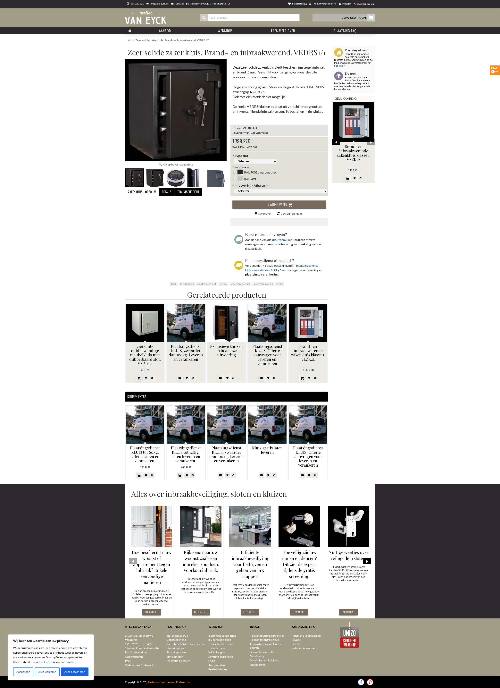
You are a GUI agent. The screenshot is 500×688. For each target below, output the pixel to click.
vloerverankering (240, 283)
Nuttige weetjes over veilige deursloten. (349, 555)
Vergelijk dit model (292, 213)
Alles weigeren (47, 671)
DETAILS (166, 192)
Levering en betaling (220, 656)
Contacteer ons (176, 639)
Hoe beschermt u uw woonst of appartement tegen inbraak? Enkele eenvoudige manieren (151, 567)
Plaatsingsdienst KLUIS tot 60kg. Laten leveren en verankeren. (145, 454)
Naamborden (258, 664)
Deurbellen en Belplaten (264, 660)
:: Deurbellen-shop (219, 639)
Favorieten (264, 213)
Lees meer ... (151, 612)
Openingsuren (134, 656)
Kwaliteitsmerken (136, 652)
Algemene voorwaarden (306, 635)
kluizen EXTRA (136, 396)
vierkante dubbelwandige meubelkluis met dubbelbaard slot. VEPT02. (145, 355)
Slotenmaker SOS (177, 635)
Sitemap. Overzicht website (142, 648)
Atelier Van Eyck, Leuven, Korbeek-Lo (168, 682)
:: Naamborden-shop (220, 644)
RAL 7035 (250, 179)
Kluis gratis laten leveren (267, 450)
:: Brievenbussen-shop (222, 635)
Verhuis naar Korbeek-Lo (140, 665)
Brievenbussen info (262, 652)
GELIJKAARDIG (346, 98)
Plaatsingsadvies (177, 652)
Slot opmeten (175, 656)
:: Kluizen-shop (217, 648)
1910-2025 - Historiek (138, 644)
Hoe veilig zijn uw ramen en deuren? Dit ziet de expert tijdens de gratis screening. (299, 564)
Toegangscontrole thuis (264, 639)
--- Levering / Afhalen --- (252, 185)
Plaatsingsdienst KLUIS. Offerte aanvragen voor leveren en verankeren (267, 355)
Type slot (241, 155)
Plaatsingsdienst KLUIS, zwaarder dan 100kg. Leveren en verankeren (186, 353)
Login (211, 660)
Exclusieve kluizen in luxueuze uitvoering (226, 350)
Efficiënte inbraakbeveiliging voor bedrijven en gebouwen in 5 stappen (250, 564)
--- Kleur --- (243, 167)
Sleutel (223, 283)
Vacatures (131, 639)
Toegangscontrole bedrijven (267, 635)
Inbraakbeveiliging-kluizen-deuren (266, 646)
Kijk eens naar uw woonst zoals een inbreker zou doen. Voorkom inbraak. (201, 561)
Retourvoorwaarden (304, 648)
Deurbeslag (257, 656)
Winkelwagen (216, 652)
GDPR (295, 644)
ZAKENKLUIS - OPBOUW (142, 192)
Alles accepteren (74, 671)
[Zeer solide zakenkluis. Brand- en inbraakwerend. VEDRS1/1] (176, 110)
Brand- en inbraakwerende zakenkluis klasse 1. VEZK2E (354, 153)
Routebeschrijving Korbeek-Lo (185, 644)
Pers (128, 660)
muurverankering (263, 283)
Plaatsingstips (175, 648)
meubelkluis (187, 283)
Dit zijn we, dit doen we (139, 635)
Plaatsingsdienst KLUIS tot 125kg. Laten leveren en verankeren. (186, 454)
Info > (341, 65)
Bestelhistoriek (217, 669)
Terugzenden (216, 665)
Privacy (296, 639)
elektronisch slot (206, 283)
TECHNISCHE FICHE (188, 192)
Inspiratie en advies (178, 660)
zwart (279, 283)
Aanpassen (23, 671)
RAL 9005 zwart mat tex (260, 172)
